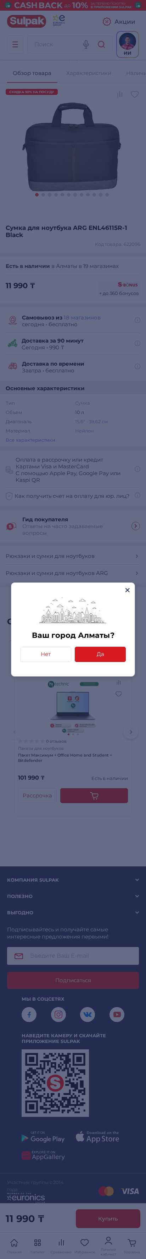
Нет (46, 654)
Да (100, 654)
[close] (127, 590)
